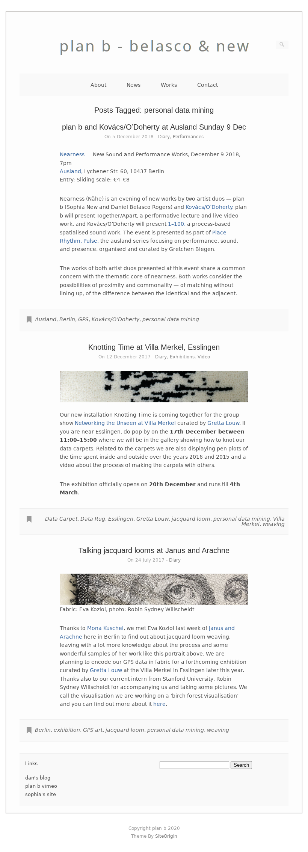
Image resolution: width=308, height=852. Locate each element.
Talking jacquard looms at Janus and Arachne (154, 550)
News (133, 85)
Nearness (72, 154)
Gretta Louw (223, 423)
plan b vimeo (41, 786)
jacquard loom (191, 519)
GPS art (93, 730)
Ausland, (71, 171)
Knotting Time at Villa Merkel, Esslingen (154, 347)
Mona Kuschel (105, 628)
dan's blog (37, 778)
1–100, (177, 224)
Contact (207, 85)
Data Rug (92, 519)
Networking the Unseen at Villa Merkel (125, 423)
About (98, 85)
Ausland (45, 319)
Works (169, 85)
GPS (83, 319)
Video (204, 357)
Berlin (67, 319)
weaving (274, 524)
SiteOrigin (166, 836)
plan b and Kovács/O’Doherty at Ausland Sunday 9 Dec (154, 127)
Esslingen (120, 519)
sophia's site (40, 794)
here (159, 704)
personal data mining (170, 319)
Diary (164, 136)
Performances (188, 136)
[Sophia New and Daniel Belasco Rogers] (154, 62)
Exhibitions (182, 357)
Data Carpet (61, 519)
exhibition (67, 730)
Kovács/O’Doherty (209, 207)
